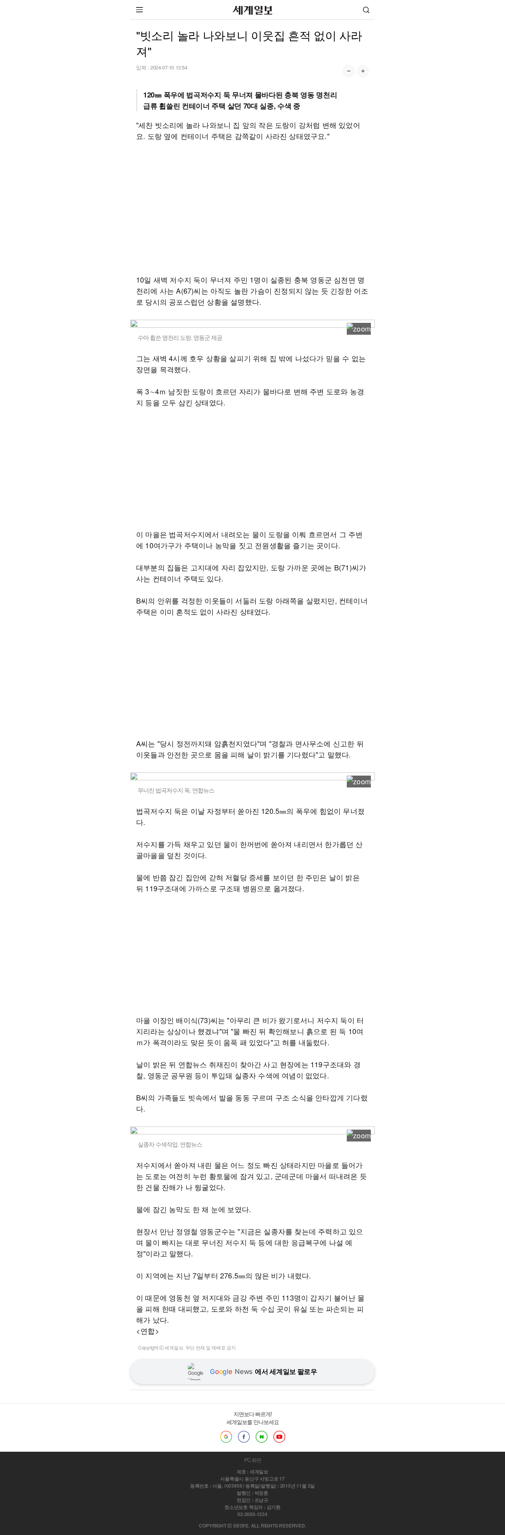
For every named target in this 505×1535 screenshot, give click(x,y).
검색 (366, 9)
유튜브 (279, 1437)
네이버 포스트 (261, 1437)
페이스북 (244, 1437)
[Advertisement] (252, 207)
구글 (226, 1437)
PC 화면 (252, 1460)
